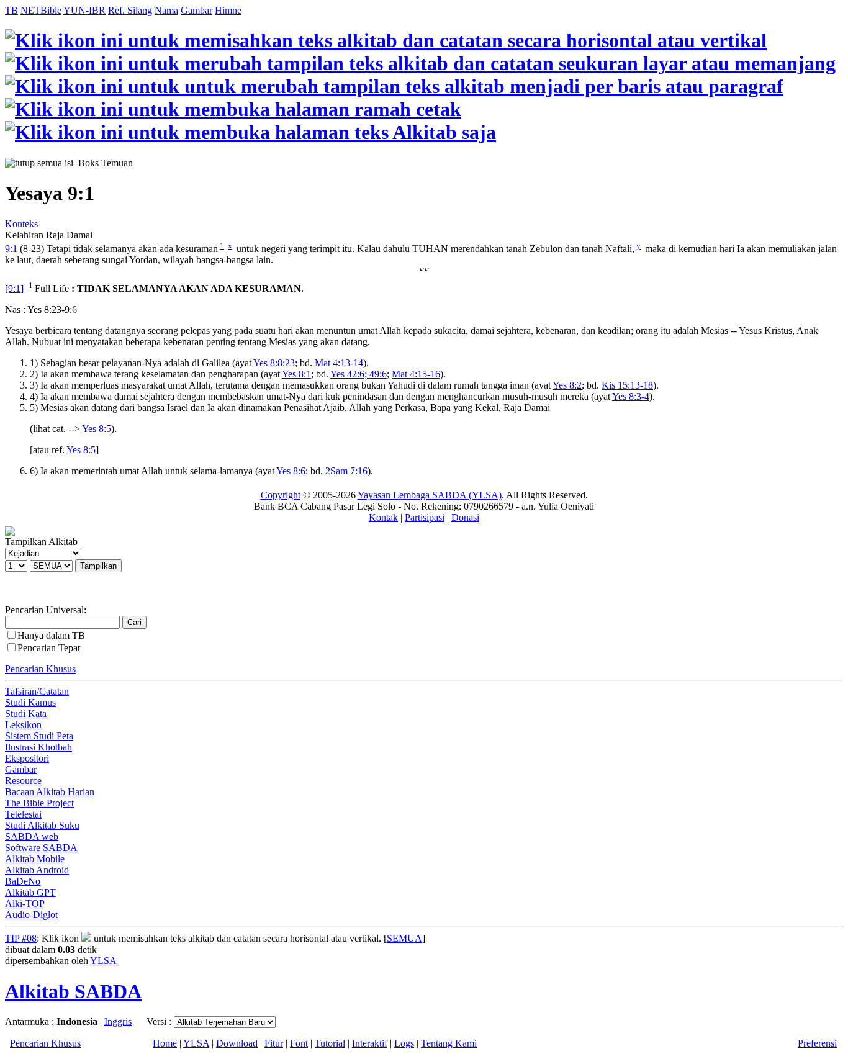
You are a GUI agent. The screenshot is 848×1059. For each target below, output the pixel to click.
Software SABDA (41, 847)
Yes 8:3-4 (630, 396)
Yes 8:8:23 (274, 363)
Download (237, 1043)
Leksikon (23, 724)
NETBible (40, 10)
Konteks (21, 224)
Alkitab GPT (30, 892)
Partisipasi (424, 517)
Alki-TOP (25, 903)
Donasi (465, 517)
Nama (166, 10)
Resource (23, 780)
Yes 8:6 (290, 471)
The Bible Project (39, 803)
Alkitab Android (37, 870)
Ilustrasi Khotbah (38, 747)
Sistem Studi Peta (39, 736)
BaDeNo (22, 881)
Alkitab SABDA (73, 991)
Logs (404, 1043)
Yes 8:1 (296, 374)
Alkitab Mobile (35, 859)
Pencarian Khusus (40, 669)
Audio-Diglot (31, 914)
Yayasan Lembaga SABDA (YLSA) (430, 495)
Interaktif (369, 1043)
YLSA (103, 960)
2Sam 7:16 (346, 471)
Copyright (280, 495)
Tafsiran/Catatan (37, 691)
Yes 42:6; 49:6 (358, 374)
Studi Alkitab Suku (42, 825)
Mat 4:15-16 (416, 374)
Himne (228, 10)
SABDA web (31, 836)
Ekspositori (27, 758)
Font (299, 1043)
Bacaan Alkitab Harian (49, 791)
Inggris (118, 1021)
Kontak (383, 517)
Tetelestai (23, 814)
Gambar (196, 10)
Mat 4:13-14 (339, 363)
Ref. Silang (130, 10)
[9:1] (14, 288)
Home (165, 1043)
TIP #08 (21, 938)
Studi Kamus (30, 702)
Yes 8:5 (96, 428)
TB (11, 10)
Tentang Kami (449, 1043)
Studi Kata (26, 713)
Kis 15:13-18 (627, 385)
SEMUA (404, 938)
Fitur (273, 1043)
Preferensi (817, 1043)
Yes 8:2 (567, 385)
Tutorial (330, 1043)
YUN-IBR (84, 10)
